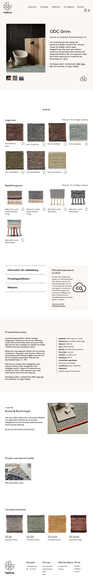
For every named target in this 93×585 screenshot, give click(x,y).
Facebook (77, 566)
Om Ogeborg (69, 7)
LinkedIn (77, 571)
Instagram (77, 569)
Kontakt (80, 7)
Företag (60, 569)
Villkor (44, 572)
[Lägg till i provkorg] (23, 143)
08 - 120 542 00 (31, 569)
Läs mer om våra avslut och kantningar (19, 429)
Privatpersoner (63, 566)
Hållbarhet (56, 7)
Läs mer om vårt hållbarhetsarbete (58, 305)
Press (44, 574)
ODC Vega (81, 64)
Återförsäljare (65, 562)
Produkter (44, 7)
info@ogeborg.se (31, 566)
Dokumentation (47, 566)
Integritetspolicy (47, 569)
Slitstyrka (12, 287)
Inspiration (32, 7)
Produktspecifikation (19, 278)
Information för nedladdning (23, 270)
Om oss (46, 562)
